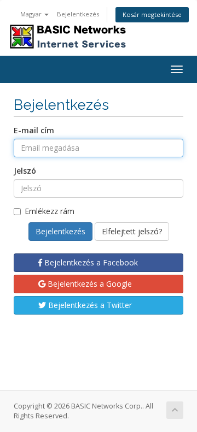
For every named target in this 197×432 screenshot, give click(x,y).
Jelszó (25, 170)
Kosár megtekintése (152, 14)
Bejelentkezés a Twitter (89, 305)
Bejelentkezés (78, 14)
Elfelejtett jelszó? (132, 231)
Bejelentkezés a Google (88, 284)
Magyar (31, 14)
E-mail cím (34, 130)
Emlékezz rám (49, 211)
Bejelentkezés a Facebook (90, 262)
